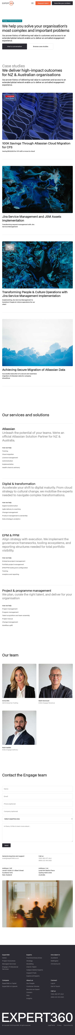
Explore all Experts (33, 976)
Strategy (29, 961)
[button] (32, 3)
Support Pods (31, 973)
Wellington (54, 961)
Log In (53, 983)
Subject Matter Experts (34, 970)
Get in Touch (55, 986)
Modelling (29, 964)
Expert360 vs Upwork (9, 986)
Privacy (59, 1025)
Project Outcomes (8, 961)
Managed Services (9, 964)
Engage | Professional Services (10, 968)
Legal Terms (51, 1025)
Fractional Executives (34, 958)
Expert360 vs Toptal (9, 983)
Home (4, 958)
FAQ (27, 995)
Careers (29, 992)
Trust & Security (68, 1025)
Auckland (54, 958)
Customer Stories (32, 986)
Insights (29, 998)
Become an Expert (33, 989)
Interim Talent (31, 967)
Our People (30, 983)
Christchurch (55, 964)
